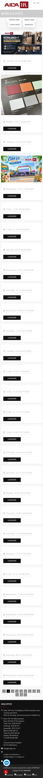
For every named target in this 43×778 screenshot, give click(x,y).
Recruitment (15, 25)
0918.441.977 (15, 726)
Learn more (12, 68)
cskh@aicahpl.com (10, 749)
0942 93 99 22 (16, 723)
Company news (14, 20)
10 (21, 695)
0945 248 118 (13, 731)
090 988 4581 (14, 738)
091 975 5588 (8, 745)
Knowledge (29, 25)
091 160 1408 (12, 719)
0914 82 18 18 (12, 721)
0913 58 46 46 (15, 733)
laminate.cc (16, 754)
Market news (29, 20)
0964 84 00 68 (13, 735)
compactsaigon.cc (10, 757)
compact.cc (20, 757)
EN (38, 3)
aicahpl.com (7, 754)
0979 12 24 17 (16, 728)
